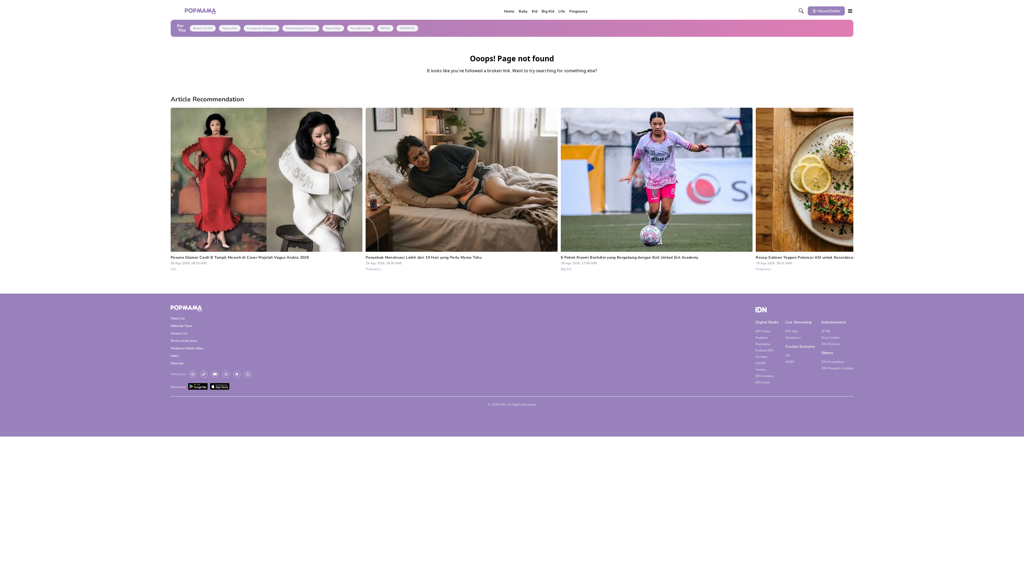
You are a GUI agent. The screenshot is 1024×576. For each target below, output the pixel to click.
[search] (801, 11)
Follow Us (178, 374)
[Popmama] (201, 11)
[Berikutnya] (854, 152)
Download (178, 387)
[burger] (850, 11)
